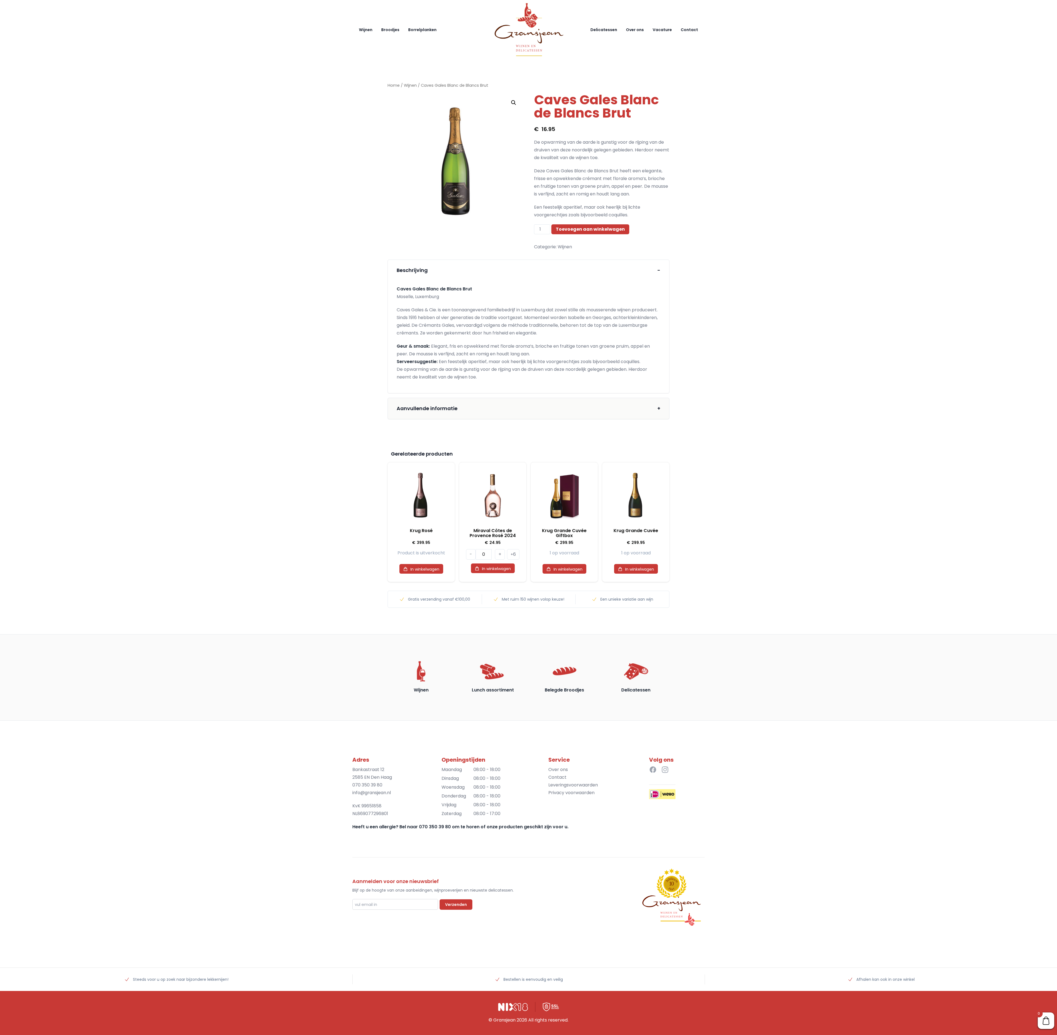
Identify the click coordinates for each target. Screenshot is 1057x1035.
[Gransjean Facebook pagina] (653, 769)
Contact (689, 29)
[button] (514, 103)
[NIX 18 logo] (513, 1007)
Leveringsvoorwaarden (573, 785)
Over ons (635, 29)
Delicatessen (603, 29)
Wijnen (365, 29)
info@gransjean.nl (371, 792)
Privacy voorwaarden (571, 792)
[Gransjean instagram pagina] (665, 769)
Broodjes (390, 29)
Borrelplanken (422, 29)
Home (394, 85)
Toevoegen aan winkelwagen (590, 229)
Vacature (662, 29)
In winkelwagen (424, 569)
